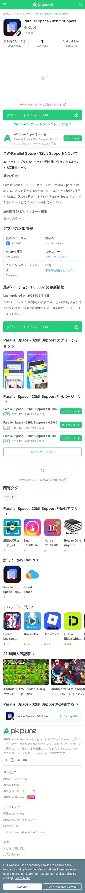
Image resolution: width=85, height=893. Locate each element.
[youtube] (25, 760)
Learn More (22, 878)
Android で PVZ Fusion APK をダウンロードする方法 (24, 691)
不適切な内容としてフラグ (60, 270)
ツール (28, 13)
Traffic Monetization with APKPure (23, 832)
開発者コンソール (14, 813)
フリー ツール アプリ (57, 256)
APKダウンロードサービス (19, 791)
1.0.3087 (17, 243)
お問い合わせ (11, 854)
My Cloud (30, 27)
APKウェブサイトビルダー (19, 820)
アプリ (17, 13)
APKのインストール (15, 779)
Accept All (22, 886)
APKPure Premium (14, 797)
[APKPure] (42, 4)
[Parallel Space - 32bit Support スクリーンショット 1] (37, 370)
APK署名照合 (11, 785)
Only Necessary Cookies (62, 886)
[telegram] (5, 760)
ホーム (7, 13)
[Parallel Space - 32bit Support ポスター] (13, 370)
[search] (80, 4)
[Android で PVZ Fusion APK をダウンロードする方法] (26, 672)
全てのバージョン (42, 452)
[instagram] (12, 760)
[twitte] (18, 760)
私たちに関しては (14, 848)
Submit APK (10, 826)
